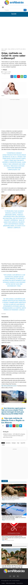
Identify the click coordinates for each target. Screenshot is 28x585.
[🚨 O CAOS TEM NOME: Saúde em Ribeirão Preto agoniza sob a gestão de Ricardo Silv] (14, 490)
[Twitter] (15, 76)
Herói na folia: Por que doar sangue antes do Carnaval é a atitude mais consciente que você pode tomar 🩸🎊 (14, 538)
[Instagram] (14, 576)
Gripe (18, 442)
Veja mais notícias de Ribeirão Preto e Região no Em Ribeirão (12, 420)
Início (2, 49)
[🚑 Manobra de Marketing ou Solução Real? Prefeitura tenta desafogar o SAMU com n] (14, 509)
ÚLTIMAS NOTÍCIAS (6, 545)
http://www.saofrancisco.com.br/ (9, 386)
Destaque (14, 442)
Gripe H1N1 (23, 442)
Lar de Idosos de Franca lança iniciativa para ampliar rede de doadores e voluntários (12, 567)
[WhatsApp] (21, 76)
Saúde (13, 14)
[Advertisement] (14, 31)
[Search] (25, 10)
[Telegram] (25, 76)
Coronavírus (8, 442)
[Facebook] (11, 76)
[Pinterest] (18, 76)
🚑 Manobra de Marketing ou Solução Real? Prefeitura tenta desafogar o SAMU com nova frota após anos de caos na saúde (14, 517)
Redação (5, 69)
